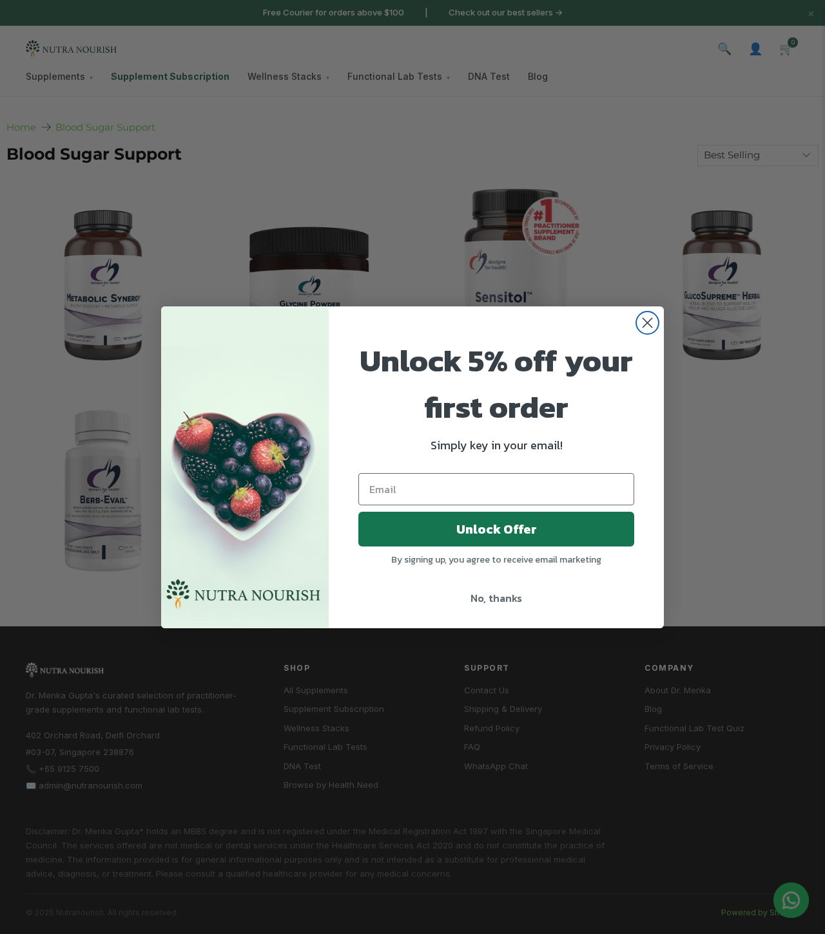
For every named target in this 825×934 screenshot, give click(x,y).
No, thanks (496, 598)
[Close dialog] (647, 323)
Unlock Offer (496, 529)
